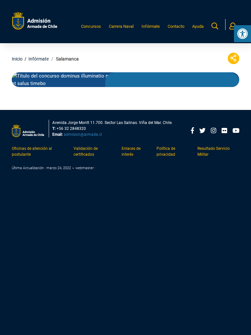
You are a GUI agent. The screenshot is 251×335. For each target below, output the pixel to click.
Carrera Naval (121, 26)
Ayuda (198, 26)
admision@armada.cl (83, 134)
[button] (242, 33)
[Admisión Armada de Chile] (35, 20)
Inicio (17, 59)
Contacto (176, 26)
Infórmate (151, 26)
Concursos (91, 26)
